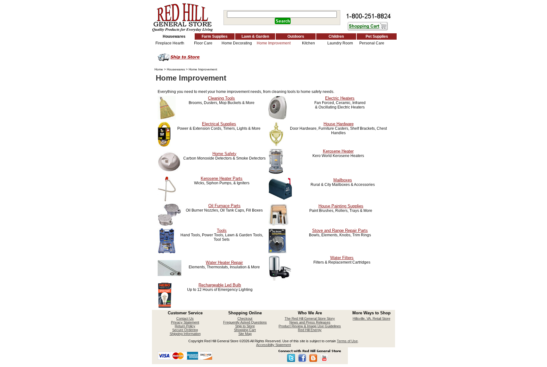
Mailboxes (342, 180)
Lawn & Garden (255, 36)
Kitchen (308, 43)
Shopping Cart (245, 330)
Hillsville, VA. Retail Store (371, 318)
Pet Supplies (377, 36)
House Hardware (339, 123)
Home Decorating (237, 43)
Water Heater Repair (224, 262)
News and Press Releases (309, 322)
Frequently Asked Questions (245, 322)
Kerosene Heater (338, 151)
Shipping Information (185, 334)
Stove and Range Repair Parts (340, 230)
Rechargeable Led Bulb (219, 285)
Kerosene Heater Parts (221, 178)
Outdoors (295, 36)
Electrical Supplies (219, 123)
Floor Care (203, 43)
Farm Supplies (215, 36)
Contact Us (185, 318)
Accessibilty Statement (273, 345)
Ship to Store (245, 326)
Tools (222, 230)
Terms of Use (347, 341)
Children (336, 36)
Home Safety (224, 153)
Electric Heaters (340, 98)
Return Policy (185, 326)
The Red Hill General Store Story (310, 318)
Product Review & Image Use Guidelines (310, 326)
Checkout (244, 318)
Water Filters (342, 257)
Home (158, 69)
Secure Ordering (185, 330)
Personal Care (371, 43)
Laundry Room (340, 43)
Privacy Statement (185, 322)
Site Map (245, 334)
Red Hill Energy (310, 330)
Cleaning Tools (221, 98)
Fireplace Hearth (169, 43)
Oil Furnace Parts (224, 205)
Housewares (174, 36)
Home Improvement (274, 43)
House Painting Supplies (340, 206)
